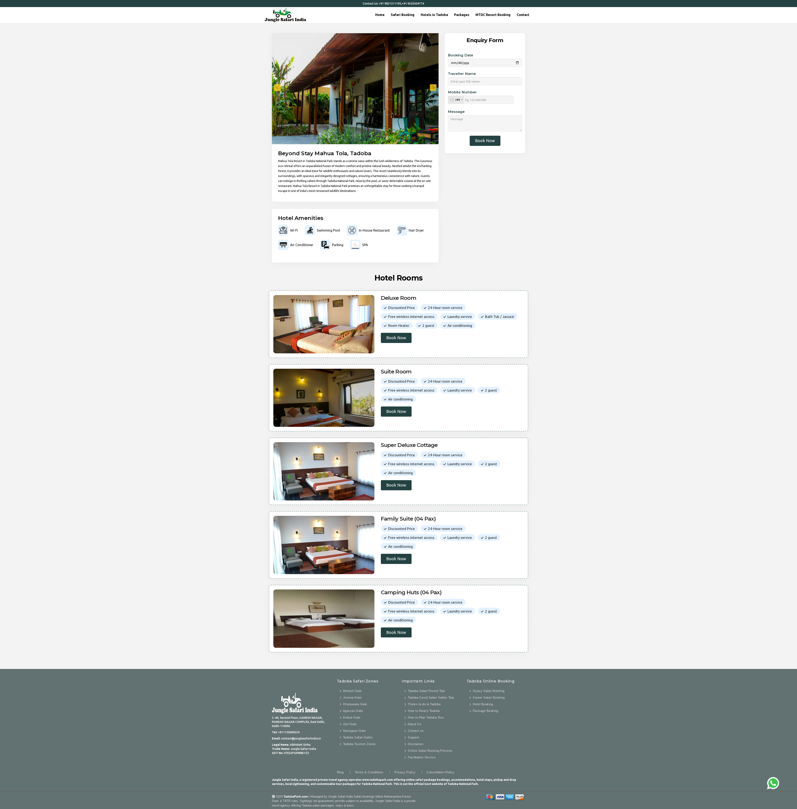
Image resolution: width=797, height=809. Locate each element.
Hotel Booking (482, 704)
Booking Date (460, 55)
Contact (523, 15)
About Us (414, 724)
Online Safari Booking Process (429, 750)
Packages (461, 15)
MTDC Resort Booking (493, 15)
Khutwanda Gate (354, 704)
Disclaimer (415, 744)
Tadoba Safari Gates (357, 737)
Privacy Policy (404, 772)
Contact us (415, 730)
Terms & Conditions (369, 772)
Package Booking (485, 711)
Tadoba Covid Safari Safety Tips (430, 697)
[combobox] (456, 100)
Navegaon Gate (354, 730)
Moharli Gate (352, 691)
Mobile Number (462, 92)
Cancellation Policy (440, 772)
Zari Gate (349, 724)
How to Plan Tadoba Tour (425, 717)
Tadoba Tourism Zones (359, 744)
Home (380, 15)
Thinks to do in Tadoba (423, 704)
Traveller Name (462, 74)
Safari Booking (402, 15)
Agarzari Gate (352, 711)
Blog (340, 772)
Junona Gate (352, 697)
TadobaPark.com (296, 796)
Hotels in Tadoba (434, 15)
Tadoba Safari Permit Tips (426, 691)
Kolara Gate (351, 717)
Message (456, 112)
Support (413, 737)
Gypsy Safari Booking (488, 691)
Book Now (485, 140)
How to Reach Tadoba (423, 711)
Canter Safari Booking (488, 697)
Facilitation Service (421, 757)
